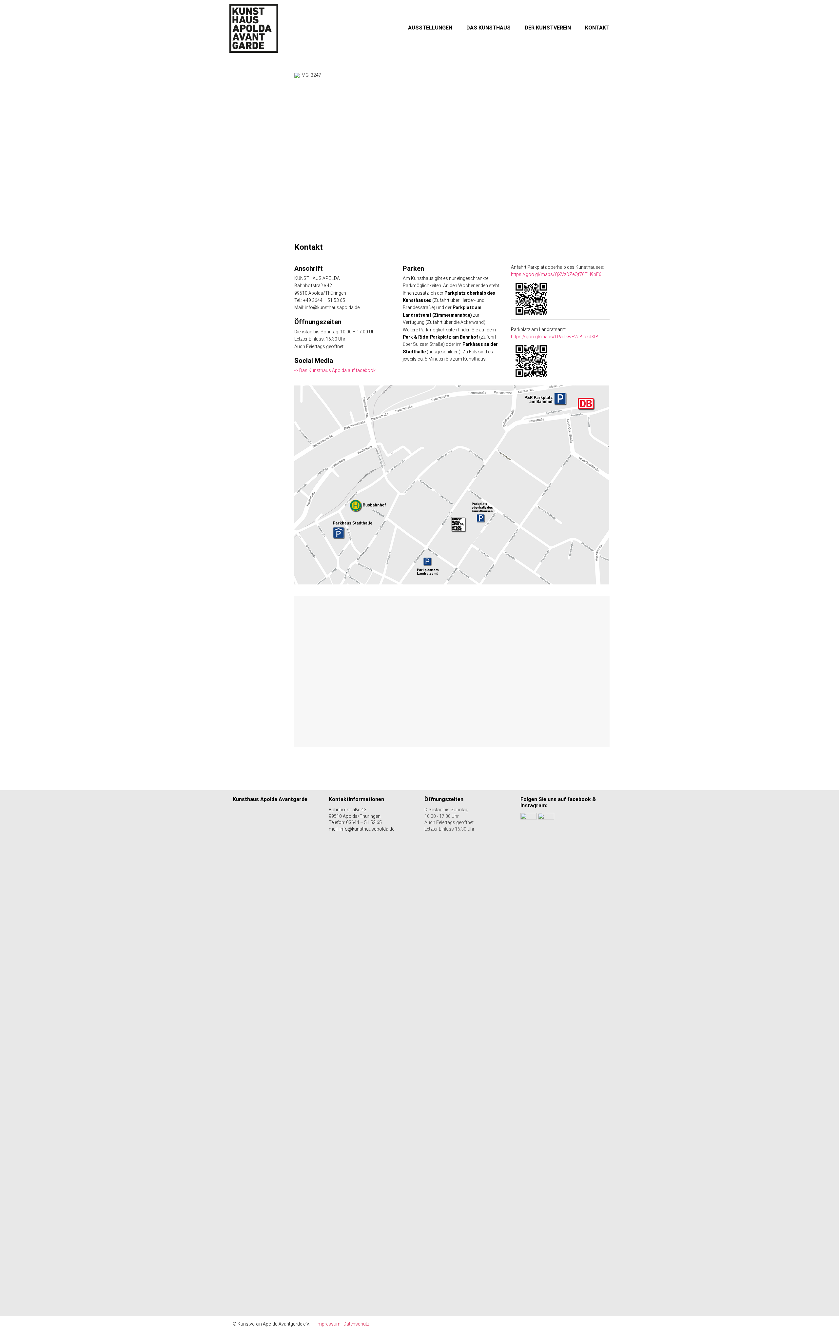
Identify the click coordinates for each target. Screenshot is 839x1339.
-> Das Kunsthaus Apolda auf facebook (335, 370)
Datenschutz (356, 1324)
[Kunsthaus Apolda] (254, 28)
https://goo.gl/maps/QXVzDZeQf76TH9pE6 (556, 274)
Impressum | (330, 1324)
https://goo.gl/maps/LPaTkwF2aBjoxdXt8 (554, 336)
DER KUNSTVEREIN (548, 28)
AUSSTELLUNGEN (430, 28)
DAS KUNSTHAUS (488, 28)
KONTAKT (597, 28)
